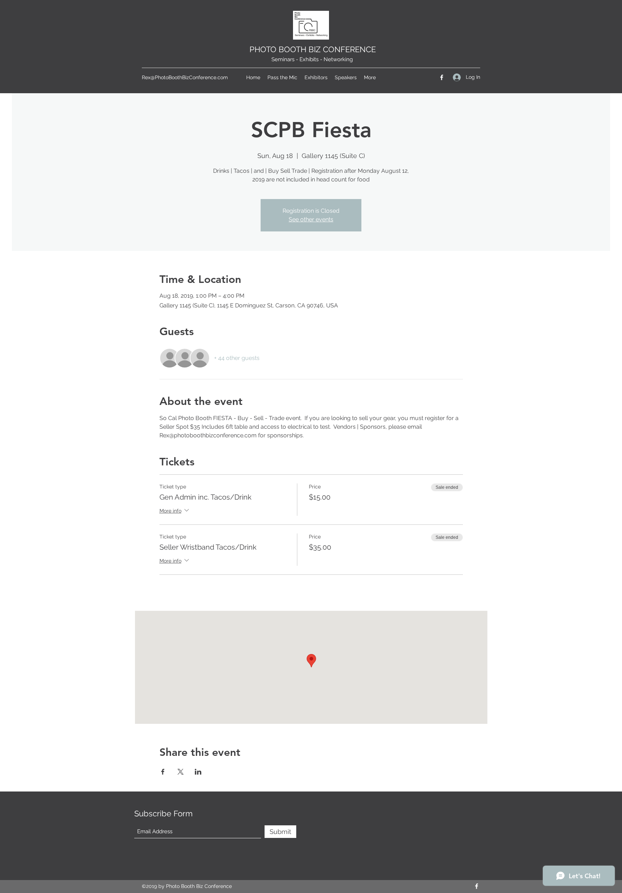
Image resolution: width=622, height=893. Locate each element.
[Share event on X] (180, 772)
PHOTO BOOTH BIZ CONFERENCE (312, 49)
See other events (311, 219)
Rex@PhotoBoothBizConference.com (185, 77)
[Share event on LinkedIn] (198, 772)
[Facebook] (441, 77)
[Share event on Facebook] (162, 772)
